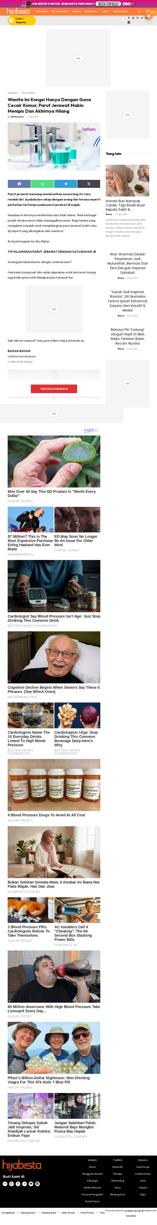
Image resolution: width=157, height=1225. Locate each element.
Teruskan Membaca (54, 388)
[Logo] (18, 11)
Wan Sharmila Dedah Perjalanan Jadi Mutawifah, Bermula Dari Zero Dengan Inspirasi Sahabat (127, 263)
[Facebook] (129, 18)
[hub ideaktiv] (147, 11)
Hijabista (13, 92)
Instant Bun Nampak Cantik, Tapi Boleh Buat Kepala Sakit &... (125, 205)
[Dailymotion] (129, 22)
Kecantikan (28, 92)
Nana (109, 214)
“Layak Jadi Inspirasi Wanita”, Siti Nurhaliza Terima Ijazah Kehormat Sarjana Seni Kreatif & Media (127, 301)
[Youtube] (31, 1184)
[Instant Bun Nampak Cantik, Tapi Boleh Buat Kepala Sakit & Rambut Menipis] (127, 180)
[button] (139, 11)
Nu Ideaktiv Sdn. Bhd (133, 1211)
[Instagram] (133, 18)
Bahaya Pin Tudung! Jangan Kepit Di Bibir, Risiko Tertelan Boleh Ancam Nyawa (127, 336)
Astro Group (131, 1215)
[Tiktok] (142, 18)
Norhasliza (17, 116)
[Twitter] (137, 18)
